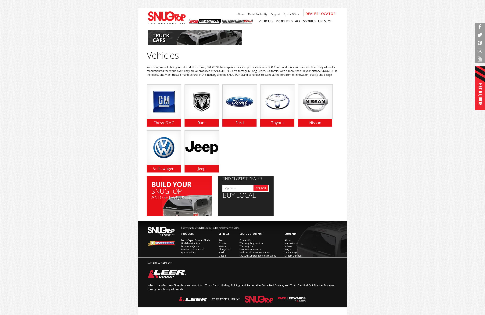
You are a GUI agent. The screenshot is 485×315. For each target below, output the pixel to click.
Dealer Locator (320, 13)
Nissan (222, 246)
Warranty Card (247, 246)
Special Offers (291, 14)
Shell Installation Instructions (254, 252)
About (241, 14)
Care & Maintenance (250, 249)
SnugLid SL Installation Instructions (257, 255)
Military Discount (293, 255)
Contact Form (246, 240)
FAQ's (288, 249)
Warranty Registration (251, 243)
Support (275, 14)
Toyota (222, 243)
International (291, 243)
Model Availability (257, 14)
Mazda (222, 255)
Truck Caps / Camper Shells (195, 240)
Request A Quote (190, 246)
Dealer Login (291, 252)
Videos (288, 246)
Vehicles (266, 21)
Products (284, 21)
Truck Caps (161, 37)
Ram (221, 240)
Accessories (305, 21)
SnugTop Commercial (192, 249)
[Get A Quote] (480, 88)
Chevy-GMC (225, 249)
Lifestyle (325, 21)
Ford (221, 252)
